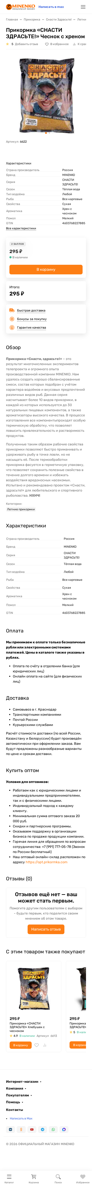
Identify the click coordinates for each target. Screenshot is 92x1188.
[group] (46, 96)
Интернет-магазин (22, 1081)
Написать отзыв (46, 929)
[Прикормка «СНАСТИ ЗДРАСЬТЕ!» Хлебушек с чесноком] (34, 988)
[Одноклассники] (21, 1129)
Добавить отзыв (26, 44)
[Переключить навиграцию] (83, 7)
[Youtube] (31, 1129)
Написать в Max (21, 1118)
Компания (14, 1088)
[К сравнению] (45, 1045)
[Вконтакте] (10, 1129)
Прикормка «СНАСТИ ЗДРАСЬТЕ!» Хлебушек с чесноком (27, 1027)
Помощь (13, 1102)
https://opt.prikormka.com (46, 862)
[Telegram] (42, 1129)
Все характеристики (21, 228)
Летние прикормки (21, 509)
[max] (63, 1129)
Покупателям (17, 1095)
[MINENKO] (20, 6)
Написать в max (51, 7)
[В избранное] (36, 1045)
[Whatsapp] (53, 1129)
